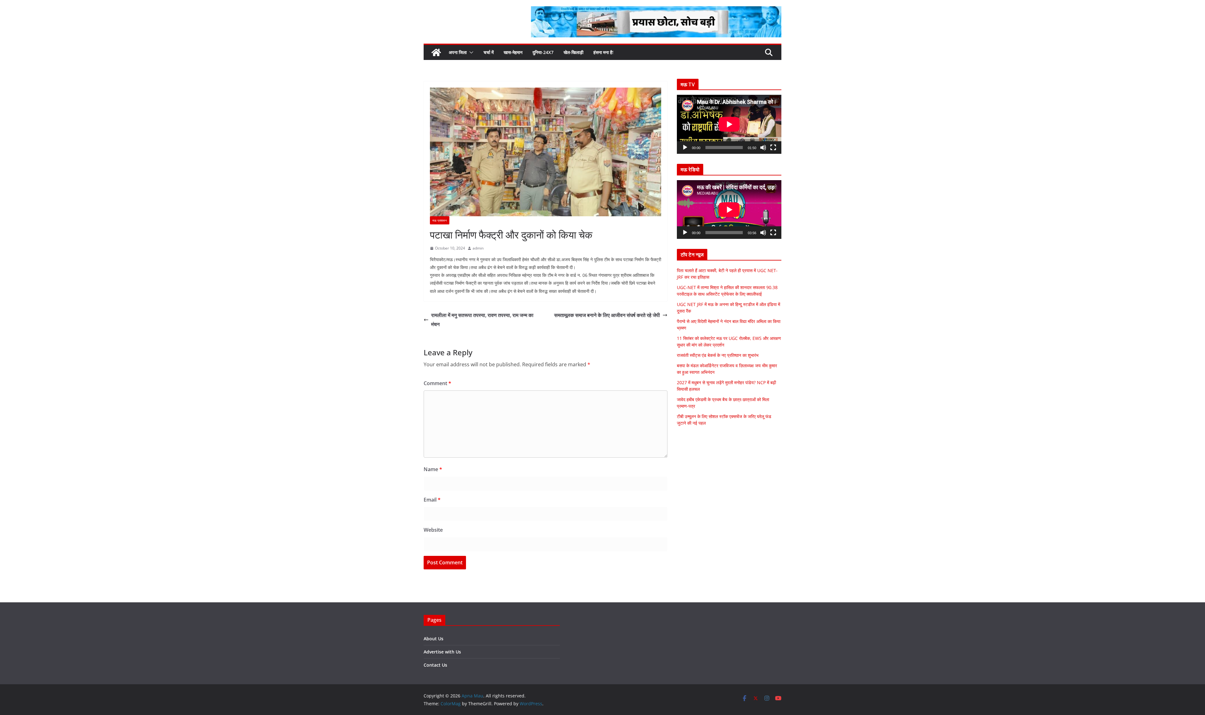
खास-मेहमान (513, 52)
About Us (433, 639)
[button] (470, 52)
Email (432, 499)
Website (433, 529)
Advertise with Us (442, 652)
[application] (729, 124)
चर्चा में (489, 52)
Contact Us (435, 665)
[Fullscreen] (773, 147)
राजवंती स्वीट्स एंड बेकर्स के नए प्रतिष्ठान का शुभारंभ (717, 355)
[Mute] (763, 147)
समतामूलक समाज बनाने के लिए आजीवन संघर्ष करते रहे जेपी (607, 315)
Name (433, 469)
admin (478, 248)
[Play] (685, 147)
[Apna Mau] (436, 52)
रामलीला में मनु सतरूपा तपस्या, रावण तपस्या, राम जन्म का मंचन (482, 320)
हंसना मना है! (603, 52)
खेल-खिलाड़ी (573, 52)
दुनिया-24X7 (543, 52)
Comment (437, 383)
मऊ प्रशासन (439, 220)
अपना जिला (458, 52)
